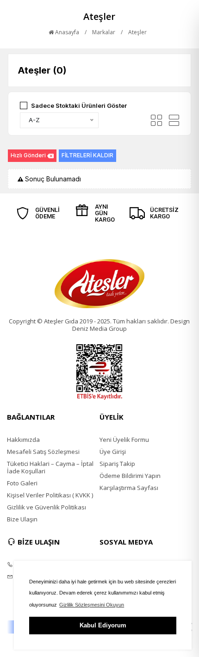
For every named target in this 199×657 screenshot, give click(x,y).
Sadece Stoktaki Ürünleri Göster (79, 105)
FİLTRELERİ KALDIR (87, 155)
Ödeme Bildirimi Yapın (130, 475)
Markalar (103, 32)
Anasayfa (66, 32)
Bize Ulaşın (22, 519)
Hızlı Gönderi (28, 155)
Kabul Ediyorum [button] (103, 625)
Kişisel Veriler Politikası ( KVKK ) (50, 495)
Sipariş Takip (117, 463)
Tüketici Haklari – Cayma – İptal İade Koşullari (50, 467)
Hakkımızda (23, 439)
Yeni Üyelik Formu (124, 439)
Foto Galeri (22, 483)
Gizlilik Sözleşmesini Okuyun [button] (91, 604)
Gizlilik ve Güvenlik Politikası (46, 507)
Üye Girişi (113, 451)
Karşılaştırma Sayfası (129, 487)
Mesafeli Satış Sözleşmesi (43, 451)
